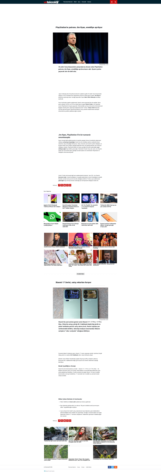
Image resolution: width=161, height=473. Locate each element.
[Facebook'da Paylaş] (59, 185)
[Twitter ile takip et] (112, 467)
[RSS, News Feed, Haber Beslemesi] (115, 467)
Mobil (75, 1)
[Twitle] (62, 185)
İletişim (82, 467)
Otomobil (84, 1)
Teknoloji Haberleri (68, 1)
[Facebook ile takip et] (109, 467)
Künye (78, 467)
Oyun (79, 1)
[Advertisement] (80, 14)
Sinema (89, 1)
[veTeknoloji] (51, 1)
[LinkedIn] (64, 185)
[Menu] (112, 2)
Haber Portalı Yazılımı (50, 471)
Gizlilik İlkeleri (88, 467)
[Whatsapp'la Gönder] (67, 185)
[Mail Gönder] (70, 185)
